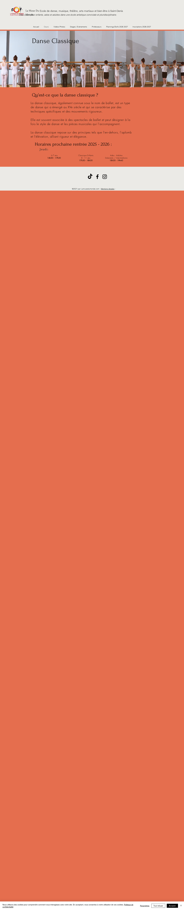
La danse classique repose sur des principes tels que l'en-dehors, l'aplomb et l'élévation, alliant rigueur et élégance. (81, 134)
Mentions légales (107, 189)
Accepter (172, 905)
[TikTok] (90, 177)
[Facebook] (97, 177)
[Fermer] (180, 905)
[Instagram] (105, 177)
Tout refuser (158, 905)
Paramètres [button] (144, 905)
